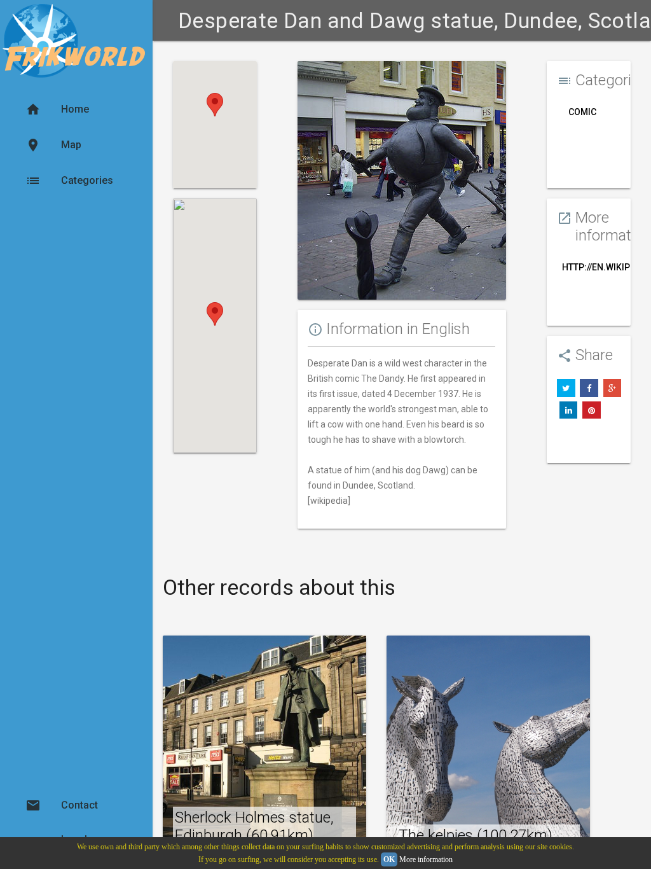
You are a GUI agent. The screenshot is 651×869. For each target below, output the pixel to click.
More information (426, 859)
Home (57, 109)
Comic (582, 112)
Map (53, 145)
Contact (61, 805)
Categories (69, 180)
